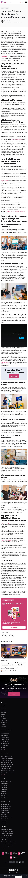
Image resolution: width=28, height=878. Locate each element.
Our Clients (3, 712)
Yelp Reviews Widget (6, 760)
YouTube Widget (5, 741)
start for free (14, 376)
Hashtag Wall (4, 791)
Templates (3, 718)
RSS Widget (3, 747)
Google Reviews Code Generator (8, 841)
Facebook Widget (5, 737)
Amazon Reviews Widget (6, 762)
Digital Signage (4, 8)
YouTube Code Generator (7, 831)
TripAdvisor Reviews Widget (7, 772)
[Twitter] (13, 862)
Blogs (2, 716)
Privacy (10, 872)
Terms (7, 872)
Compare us (4, 726)
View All (3, 749)
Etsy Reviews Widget (6, 768)
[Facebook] (10, 862)
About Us (3, 706)
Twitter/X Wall (4, 789)
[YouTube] (23, 862)
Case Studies (4, 720)
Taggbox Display (5, 523)
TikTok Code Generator (6, 835)
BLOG (11, 2)
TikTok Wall (3, 795)
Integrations (4, 722)
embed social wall (5, 362)
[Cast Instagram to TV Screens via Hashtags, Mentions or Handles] (14, 651)
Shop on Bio (4, 814)
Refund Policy (16, 872)
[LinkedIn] (16, 862)
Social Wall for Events (6, 781)
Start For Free (14, 627)
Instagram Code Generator (7, 829)
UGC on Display (4, 820)
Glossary (3, 724)
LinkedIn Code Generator (7, 839)
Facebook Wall (4, 785)
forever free (19, 876)
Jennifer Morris (6, 670)
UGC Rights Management (7, 816)
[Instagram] (20, 862)
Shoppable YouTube (5, 808)
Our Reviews (4, 710)
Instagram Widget (5, 733)
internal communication (17, 139)
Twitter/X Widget (5, 739)
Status (21, 872)
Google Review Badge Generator (8, 843)
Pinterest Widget (5, 743)
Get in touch (4, 708)
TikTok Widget (4, 745)
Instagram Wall (4, 783)
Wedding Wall (4, 793)
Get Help (3, 714)
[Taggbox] (14, 870)
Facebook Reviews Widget (7, 758)
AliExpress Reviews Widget (7, 764)
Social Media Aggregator (6, 846)
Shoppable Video (5, 804)
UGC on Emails (4, 823)
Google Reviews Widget (6, 756)
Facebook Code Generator (7, 833)
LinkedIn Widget (4, 735)
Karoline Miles (7, 20)
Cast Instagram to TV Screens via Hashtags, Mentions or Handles (13, 664)
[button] (25, 657)
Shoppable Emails (5, 812)
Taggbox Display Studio (6, 540)
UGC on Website (4, 818)
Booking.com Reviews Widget (8, 770)
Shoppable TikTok (5, 810)
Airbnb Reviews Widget (6, 766)
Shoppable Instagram (6, 806)
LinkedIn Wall (4, 787)
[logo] (4, 2)
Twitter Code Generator (6, 837)
